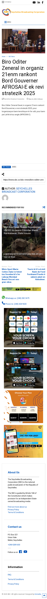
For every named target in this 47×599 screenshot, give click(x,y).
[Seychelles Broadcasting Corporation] (23, 15)
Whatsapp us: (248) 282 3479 (17, 298)
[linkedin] (39, 2)
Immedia (38, 594)
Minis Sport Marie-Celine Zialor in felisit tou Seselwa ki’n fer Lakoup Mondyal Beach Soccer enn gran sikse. (12, 275)
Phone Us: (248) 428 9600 (16, 304)
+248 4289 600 (14, 545)
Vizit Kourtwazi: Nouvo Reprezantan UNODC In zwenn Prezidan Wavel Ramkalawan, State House (22, 230)
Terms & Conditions (16, 512)
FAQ (9, 575)
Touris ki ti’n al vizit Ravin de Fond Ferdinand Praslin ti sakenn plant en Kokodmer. (36, 274)
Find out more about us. (17, 507)
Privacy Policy (13, 510)
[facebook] (42, 2)
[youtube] (34, 2)
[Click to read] (23, 248)
